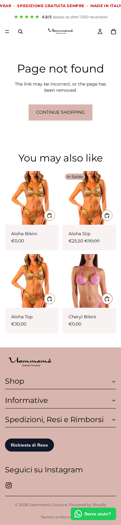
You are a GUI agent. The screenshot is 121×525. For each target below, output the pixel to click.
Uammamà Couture (48, 504)
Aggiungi (112, 298)
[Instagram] (8, 485)
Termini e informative (60, 517)
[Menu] (7, 32)
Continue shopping (60, 112)
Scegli (112, 215)
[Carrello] (113, 31)
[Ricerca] (20, 31)
